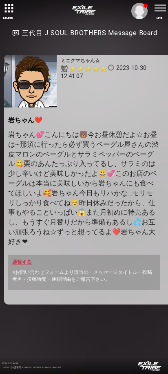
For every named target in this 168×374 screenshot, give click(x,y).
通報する (22, 262)
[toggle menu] (160, 8)
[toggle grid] (8, 8)
